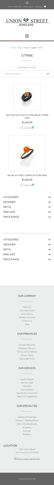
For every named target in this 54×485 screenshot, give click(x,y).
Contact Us (27, 320)
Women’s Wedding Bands (27, 420)
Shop (19, 47)
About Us (27, 307)
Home (13, 47)
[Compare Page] (32, 127)
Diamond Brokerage (27, 417)
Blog (27, 324)
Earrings (27, 430)
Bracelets (27, 427)
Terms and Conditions (27, 351)
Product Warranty (27, 344)
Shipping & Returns (27, 348)
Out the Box (31, 479)
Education (27, 386)
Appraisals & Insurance (27, 393)
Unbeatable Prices (27, 358)
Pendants (27, 434)
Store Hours (27, 314)
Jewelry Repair (27, 379)
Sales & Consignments (27, 396)
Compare (26, 128)
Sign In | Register (14, 7)
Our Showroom (27, 310)
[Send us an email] (27, 3)
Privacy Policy (27, 355)
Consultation (27, 389)
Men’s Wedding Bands (27, 424)
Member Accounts (27, 317)
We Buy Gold (27, 382)
